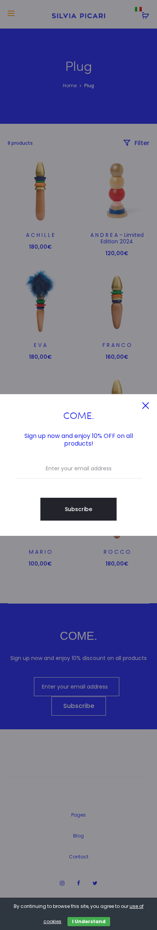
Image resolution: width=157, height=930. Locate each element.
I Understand (89, 921)
